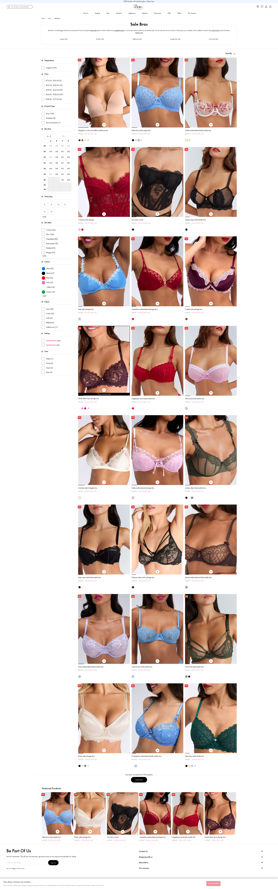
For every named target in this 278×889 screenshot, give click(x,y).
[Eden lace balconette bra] (157, 125)
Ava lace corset (137, 220)
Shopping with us (145, 857)
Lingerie (97, 13)
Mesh (50, 313)
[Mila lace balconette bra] (211, 661)
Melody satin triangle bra (87, 488)
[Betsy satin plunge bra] (104, 750)
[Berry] (186, 319)
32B (56, 157)
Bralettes (50, 118)
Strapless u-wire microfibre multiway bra (93, 130)
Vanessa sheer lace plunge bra (143, 577)
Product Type (50, 106)
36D (68, 169)
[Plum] (189, 676)
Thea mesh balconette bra (194, 398)
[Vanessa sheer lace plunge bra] (157, 572)
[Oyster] (82, 766)
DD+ (50, 234)
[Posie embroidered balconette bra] (104, 661)
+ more (44, 216)
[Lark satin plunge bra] (104, 303)
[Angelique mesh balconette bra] (157, 393)
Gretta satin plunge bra (193, 309)
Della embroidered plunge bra (143, 488)
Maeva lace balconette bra (142, 667)
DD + (64, 136)
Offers (179, 13)
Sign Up (53, 863)
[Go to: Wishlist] (262, 6)
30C (62, 151)
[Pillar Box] (82, 229)
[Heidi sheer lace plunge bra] (104, 390)
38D (68, 174)
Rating (47, 333)
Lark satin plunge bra (85, 309)
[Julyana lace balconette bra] (211, 214)
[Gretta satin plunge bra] (211, 303)
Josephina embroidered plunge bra (145, 309)
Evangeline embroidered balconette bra (146, 756)
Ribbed (50, 322)
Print (46, 351)
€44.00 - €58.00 (54, 94)
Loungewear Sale (175, 39)
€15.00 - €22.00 (53, 80)
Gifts (169, 13)
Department (49, 60)
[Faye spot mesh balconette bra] (104, 572)
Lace (49, 309)
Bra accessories (53, 122)
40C (62, 180)
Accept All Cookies (213, 883)
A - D (49, 136)
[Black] (133, 229)
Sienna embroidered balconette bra (198, 577)
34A (50, 163)
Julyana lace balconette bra (195, 220)
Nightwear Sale (137, 39)
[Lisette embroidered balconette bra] (211, 125)
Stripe (49, 359)
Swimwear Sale (213, 39)
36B (56, 169)
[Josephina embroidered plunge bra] (157, 303)
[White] (189, 497)
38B (56, 174)
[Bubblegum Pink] (79, 229)
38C (62, 174)
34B (56, 163)
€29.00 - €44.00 (54, 90)
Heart (49, 368)
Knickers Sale (100, 39)
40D (68, 180)
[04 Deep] (82, 140)
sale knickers (215, 30)
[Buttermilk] (82, 587)
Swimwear (157, 13)
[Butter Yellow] (135, 140)
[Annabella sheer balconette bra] (220, 813)
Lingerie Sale (64, 39)
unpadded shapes (119, 30)
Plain (49, 372)
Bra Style (48, 222)
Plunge (50, 252)
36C (62, 169)
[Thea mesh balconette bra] (211, 393)
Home (43, 18)
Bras (108, 13)
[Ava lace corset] (157, 214)
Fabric (47, 302)
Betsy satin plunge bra (86, 756)
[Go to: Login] (266, 6)
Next (234, 813)
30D (68, 151)
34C (62, 163)
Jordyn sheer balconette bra (195, 488)
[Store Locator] (258, 7)
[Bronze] (186, 587)
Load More (139, 780)
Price (46, 74)
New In (85, 13)
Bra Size (48, 129)
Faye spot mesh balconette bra (89, 577)
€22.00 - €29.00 (54, 85)
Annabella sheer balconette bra (216, 837)
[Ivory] (79, 408)
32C (62, 157)
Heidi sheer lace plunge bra (88, 398)
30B (56, 151)
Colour (47, 261)
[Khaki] (192, 497)
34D (68, 163)
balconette (93, 30)
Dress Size (49, 196)
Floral (49, 363)
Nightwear (132, 13)
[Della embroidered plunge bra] (157, 482)
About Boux (143, 862)
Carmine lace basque (86, 220)
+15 (88, 408)
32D (68, 157)
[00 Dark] (79, 140)
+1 (88, 766)
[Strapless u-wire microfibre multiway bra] (104, 125)
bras (61, 30)
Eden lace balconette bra (141, 130)
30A (50, 151)
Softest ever (51, 327)
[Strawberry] (85, 408)
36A (50, 169)
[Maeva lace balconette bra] (157, 661)
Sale (49, 18)
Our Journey (144, 868)
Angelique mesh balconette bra (143, 398)
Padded (50, 248)
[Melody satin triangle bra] (104, 482)
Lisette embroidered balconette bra (198, 130)
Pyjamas (144, 13)
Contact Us (143, 851)
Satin (49, 318)
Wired (50, 230)
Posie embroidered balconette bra (90, 667)
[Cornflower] (138, 140)
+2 (88, 140)
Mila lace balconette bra (194, 667)
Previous (43, 813)
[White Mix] (186, 140)
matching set (138, 33)
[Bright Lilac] (82, 408)
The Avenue (192, 13)
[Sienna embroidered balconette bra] (211, 572)
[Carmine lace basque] (104, 214)
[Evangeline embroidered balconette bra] (157, 750)
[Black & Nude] (133, 140)
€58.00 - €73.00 (54, 99)
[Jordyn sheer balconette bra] (211, 482)
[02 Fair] (85, 140)
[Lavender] (79, 676)
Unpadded (52, 239)
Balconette (52, 243)
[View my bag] (270, 7)
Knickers (119, 13)
